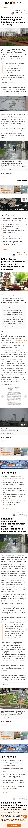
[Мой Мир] (24, 180)
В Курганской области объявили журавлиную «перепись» (13, 787)
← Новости (4, 7)
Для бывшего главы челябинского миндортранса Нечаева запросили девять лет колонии (14, 243)
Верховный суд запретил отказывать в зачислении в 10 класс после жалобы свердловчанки (15, 220)
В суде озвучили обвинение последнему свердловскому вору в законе (14, 490)
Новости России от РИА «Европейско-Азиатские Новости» (10, 3)
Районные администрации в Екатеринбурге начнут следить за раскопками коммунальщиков (13, 237)
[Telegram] (22, 180)
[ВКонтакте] (18, 180)
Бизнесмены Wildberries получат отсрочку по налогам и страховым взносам (13, 484)
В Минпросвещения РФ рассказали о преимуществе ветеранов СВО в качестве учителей (15, 230)
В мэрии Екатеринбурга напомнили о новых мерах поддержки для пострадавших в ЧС (15, 502)
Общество (4, 177)
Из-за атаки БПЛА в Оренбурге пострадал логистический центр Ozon (13, 770)
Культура (4, 441)
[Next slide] (25, 396)
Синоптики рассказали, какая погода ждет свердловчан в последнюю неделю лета (14, 496)
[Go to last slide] (2, 396)
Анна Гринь (19, 514)
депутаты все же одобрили (18, 340)
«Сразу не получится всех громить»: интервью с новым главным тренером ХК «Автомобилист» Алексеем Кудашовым (14, 763)
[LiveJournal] (26, 180)
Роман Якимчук (20, 798)
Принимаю (14, 825)
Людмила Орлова (21, 254)
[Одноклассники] (20, 180)
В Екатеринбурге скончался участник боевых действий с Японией (15, 225)
